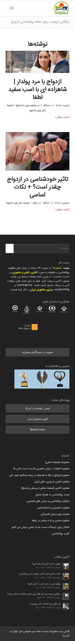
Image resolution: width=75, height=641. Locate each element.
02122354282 (24, 285)
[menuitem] (17, 8)
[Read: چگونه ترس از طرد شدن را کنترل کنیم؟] (65, 586)
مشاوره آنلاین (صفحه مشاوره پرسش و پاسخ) (45, 488)
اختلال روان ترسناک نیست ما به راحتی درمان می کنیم (40, 527)
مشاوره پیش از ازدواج (26, 105)
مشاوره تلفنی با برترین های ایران (51, 481)
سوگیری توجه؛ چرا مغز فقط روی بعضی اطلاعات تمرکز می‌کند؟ (33, 594)
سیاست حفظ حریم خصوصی (35, 631)
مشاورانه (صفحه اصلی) (57, 462)
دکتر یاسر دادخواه (37, 111)
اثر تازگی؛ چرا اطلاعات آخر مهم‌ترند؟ (45, 604)
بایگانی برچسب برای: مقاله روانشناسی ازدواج (40, 22)
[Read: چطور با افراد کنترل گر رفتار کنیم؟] (65, 566)
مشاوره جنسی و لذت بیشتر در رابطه (50, 520)
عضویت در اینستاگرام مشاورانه (37, 352)
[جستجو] (17, 8)
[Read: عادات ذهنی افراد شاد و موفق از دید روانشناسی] (65, 576)
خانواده (52, 272)
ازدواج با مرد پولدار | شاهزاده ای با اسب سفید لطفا (37, 89)
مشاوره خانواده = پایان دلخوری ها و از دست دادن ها (41, 468)
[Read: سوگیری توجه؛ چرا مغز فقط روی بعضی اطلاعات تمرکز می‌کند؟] (65, 596)
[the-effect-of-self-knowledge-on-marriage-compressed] (37, 151)
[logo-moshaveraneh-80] (43, 8)
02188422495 (61, 290)
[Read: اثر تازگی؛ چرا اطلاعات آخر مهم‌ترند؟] (65, 606)
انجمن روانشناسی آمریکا (37, 408)
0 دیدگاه (47, 105)
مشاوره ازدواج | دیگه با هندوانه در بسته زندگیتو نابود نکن (39, 475)
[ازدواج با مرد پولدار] (37, 62)
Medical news (37, 429)
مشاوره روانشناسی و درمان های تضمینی (48, 501)
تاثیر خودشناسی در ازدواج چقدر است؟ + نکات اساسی (37, 187)
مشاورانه (57, 268)
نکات (34, 203)
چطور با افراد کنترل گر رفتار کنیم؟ (46, 564)
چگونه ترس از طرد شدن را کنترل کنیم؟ (44, 584)
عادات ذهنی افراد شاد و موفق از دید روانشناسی (39, 574)
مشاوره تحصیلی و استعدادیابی (53, 508)
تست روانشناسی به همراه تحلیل (52, 495)
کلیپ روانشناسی (60, 533)
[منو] (12, 8)
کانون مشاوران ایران (37, 419)
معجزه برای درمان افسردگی (55, 514)
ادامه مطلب (62, 117)
